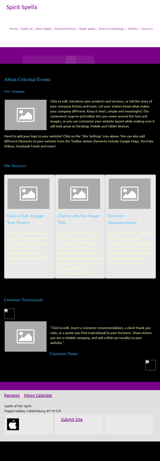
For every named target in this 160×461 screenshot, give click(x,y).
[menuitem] (13, 29)
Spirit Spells (21, 7)
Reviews (12, 395)
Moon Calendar (38, 395)
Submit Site (72, 419)
